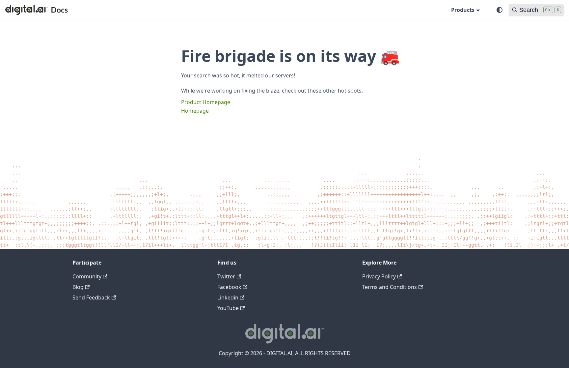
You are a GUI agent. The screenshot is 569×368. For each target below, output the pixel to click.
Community (86, 276)
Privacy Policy (379, 276)
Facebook (229, 287)
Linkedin (227, 297)
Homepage (195, 110)
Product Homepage (205, 102)
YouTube (228, 308)
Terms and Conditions (389, 287)
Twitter (226, 276)
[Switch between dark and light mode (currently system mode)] (499, 10)
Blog (78, 287)
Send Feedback (91, 297)
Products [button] (462, 10)
